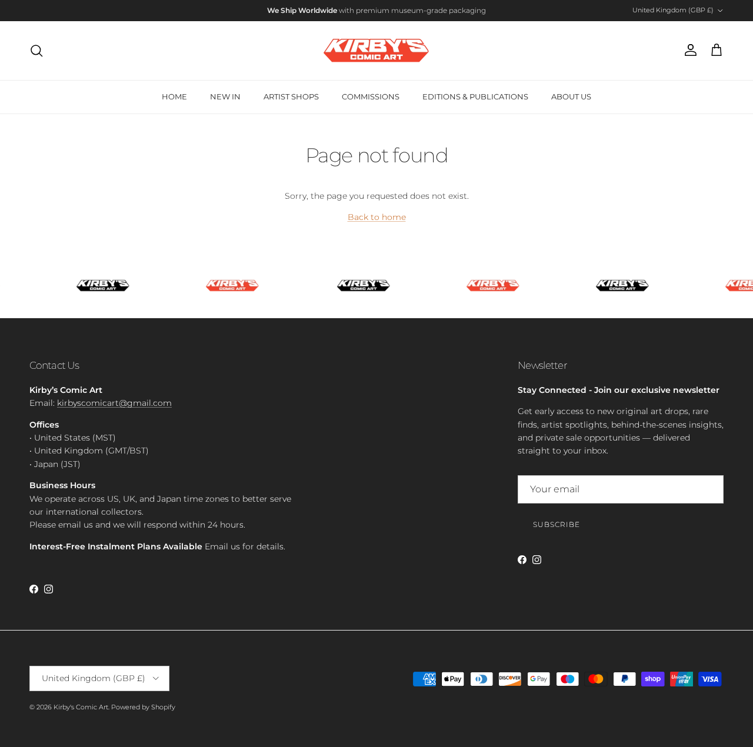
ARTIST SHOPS (291, 96)
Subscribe (556, 524)
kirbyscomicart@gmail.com (114, 403)
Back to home (377, 217)
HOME (174, 96)
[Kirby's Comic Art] (376, 50)
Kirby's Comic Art (81, 707)
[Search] (36, 51)
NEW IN (225, 96)
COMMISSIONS (370, 96)
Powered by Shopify (143, 707)
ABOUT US (571, 96)
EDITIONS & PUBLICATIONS (475, 96)
